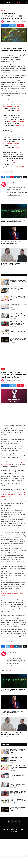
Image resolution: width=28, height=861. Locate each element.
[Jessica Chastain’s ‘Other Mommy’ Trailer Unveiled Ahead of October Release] (5, 339)
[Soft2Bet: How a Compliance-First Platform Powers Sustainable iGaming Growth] (14, 211)
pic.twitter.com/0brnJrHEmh (16, 121)
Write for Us (14, 831)
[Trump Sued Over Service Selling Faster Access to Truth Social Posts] (14, 233)
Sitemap (18, 827)
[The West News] (14, 2)
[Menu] (2, 2)
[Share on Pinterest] (20, 25)
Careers (21, 829)
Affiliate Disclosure (8, 829)
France (3, 641)
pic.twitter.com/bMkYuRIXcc (11, 162)
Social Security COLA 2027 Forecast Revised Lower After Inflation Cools (17, 290)
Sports (12, 641)
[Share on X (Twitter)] (12, 25)
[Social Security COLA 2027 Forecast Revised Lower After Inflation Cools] (5, 290)
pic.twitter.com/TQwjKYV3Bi (11, 106)
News (3, 10)
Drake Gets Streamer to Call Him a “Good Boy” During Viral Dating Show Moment (18, 315)
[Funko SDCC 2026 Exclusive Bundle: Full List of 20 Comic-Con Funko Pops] (5, 331)
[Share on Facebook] (5, 25)
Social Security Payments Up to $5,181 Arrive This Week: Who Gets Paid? (18, 281)
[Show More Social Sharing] (25, 25)
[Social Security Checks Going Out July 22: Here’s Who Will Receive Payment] (5, 306)
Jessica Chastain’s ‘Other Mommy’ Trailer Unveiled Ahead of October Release (18, 339)
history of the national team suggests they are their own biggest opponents (13, 494)
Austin (3, 171)
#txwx (18, 141)
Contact (13, 825)
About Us (7, 825)
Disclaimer (19, 825)
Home (2, 6)
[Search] (26, 2)
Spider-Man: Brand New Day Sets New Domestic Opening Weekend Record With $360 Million (18, 323)
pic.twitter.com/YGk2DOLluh (11, 143)
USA (12, 171)
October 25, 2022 (19, 110)
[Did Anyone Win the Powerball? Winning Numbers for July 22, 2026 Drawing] (5, 298)
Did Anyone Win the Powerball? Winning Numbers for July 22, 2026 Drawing (18, 298)
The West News (8, 21)
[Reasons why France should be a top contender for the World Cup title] (14, 402)
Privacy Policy (10, 827)
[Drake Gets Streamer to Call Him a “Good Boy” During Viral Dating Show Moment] (14, 255)
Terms (16, 829)
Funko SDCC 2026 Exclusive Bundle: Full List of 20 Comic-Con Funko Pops (18, 331)
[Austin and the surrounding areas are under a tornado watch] (14, 42)
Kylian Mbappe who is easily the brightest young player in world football (12, 593)
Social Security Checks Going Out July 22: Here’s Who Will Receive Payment (18, 306)
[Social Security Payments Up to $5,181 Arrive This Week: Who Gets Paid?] (5, 282)
